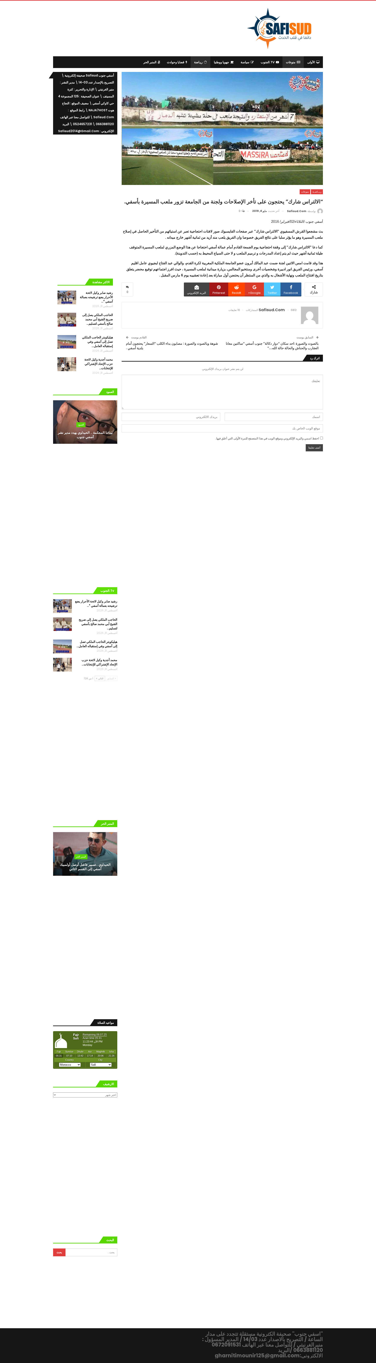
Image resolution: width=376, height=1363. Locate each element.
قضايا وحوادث (175, 62)
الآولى (311, 62)
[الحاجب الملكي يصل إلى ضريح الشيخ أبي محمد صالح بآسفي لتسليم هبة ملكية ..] (66, 320)
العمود (81, 424)
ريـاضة (198, 62)
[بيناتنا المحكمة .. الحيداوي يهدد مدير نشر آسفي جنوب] (85, 422)
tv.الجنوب (268, 62)
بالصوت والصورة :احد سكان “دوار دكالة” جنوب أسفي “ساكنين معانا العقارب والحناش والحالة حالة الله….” (272, 345)
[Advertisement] (152, 27)
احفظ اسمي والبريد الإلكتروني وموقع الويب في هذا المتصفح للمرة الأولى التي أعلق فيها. (267, 438)
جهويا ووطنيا (221, 62)
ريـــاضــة (316, 191)
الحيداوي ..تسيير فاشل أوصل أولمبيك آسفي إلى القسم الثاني (85, 867)
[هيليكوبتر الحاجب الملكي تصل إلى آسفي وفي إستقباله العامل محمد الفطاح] (66, 342)
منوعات (290, 62)
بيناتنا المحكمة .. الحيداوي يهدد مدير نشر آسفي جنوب (85, 435)
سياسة (245, 62)
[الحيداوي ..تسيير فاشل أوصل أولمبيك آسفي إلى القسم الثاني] (85, 854)
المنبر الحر (149, 62)
